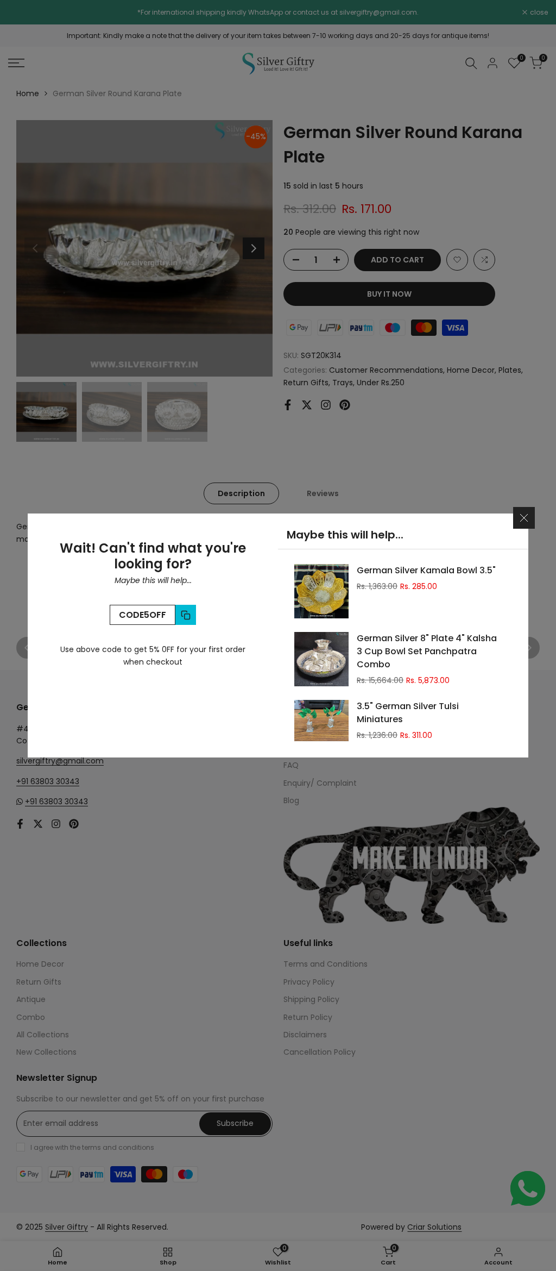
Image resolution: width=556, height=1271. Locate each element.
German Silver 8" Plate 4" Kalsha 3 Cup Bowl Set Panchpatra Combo (427, 651)
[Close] (524, 518)
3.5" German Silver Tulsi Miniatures (408, 712)
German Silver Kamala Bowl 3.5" (426, 570)
